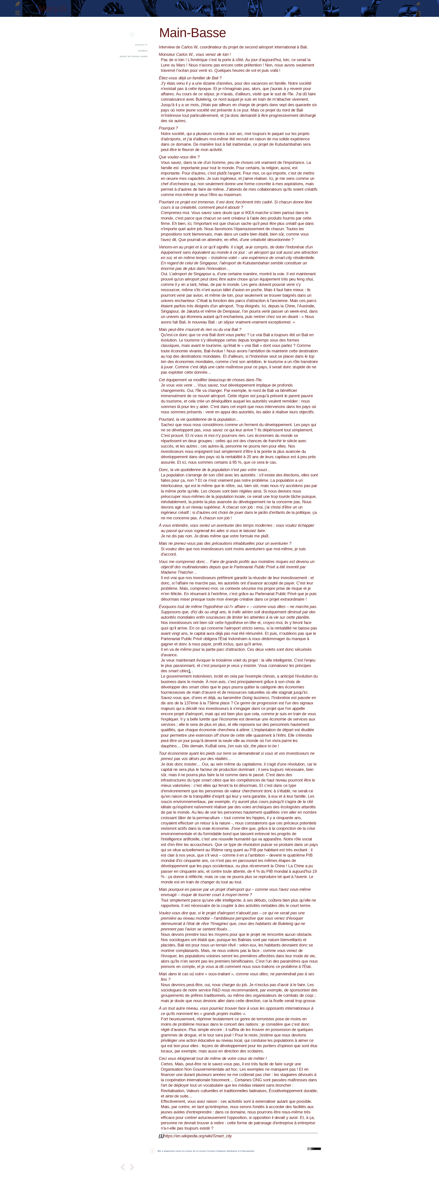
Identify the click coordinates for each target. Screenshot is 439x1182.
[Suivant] (131, 1168)
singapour (136, 56)
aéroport (123, 56)
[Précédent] (123, 1168)
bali (129, 56)
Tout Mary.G (142, 50)
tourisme (144, 56)
